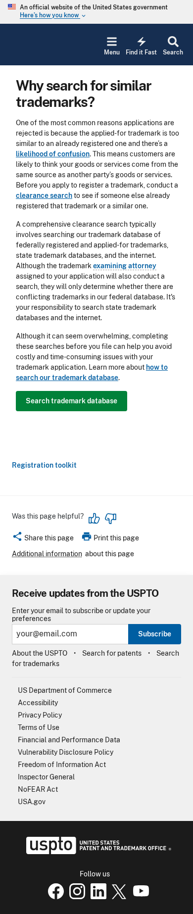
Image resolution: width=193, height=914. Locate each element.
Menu (112, 52)
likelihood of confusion (53, 154)
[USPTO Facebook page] (54, 897)
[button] (43, 539)
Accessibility (38, 703)
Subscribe (154, 634)
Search (173, 52)
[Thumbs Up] (94, 519)
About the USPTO (39, 653)
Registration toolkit (44, 465)
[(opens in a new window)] (75, 897)
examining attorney (124, 266)
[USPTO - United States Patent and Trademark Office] (96, 852)
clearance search (44, 195)
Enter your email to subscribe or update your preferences (81, 614)
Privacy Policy (40, 715)
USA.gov (32, 802)
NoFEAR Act (38, 789)
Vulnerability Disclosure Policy (65, 752)
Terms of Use (38, 727)
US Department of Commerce (65, 690)
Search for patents (112, 653)
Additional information (47, 554)
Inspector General (46, 777)
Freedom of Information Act (62, 765)
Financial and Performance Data (69, 740)
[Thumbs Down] (110, 519)
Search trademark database (71, 401)
